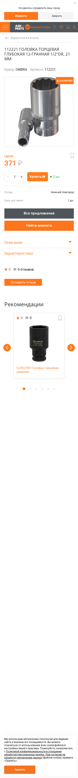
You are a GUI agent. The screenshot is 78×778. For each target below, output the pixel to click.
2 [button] (30, 388)
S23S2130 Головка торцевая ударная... (37, 370)
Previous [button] (7, 347)
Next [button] (71, 347)
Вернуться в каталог (25, 38)
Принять (20, 769)
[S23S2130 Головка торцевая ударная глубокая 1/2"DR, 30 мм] (39, 343)
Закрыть (57, 16)
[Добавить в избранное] (72, 155)
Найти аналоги (39, 225)
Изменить (21, 16)
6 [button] (54, 388)
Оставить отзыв (23, 282)
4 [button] (42, 388)
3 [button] (36, 388)
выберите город (40, 27)
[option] (39, 346)
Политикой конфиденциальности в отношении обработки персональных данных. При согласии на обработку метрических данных (34, 754)
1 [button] (24, 388)
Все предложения (39, 213)
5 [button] (48, 388)
